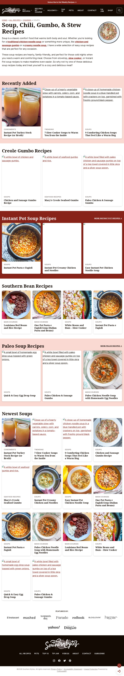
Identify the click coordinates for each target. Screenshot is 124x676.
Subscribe (99, 653)
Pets (71, 10)
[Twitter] (64, 660)
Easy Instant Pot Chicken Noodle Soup (99, 269)
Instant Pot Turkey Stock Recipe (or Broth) (18, 134)
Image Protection (91, 669)
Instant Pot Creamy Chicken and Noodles (60, 269)
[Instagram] (54, 660)
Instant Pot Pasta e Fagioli (18, 267)
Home (4, 20)
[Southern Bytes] (62, 649)
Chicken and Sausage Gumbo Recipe (20, 201)
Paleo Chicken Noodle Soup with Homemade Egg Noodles (101, 397)
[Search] (119, 10)
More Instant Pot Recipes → (108, 218)
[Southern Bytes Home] (11, 10)
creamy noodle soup (35, 45)
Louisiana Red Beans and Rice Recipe (15, 326)
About (81, 10)
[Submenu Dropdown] (31, 10)
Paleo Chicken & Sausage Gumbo (99, 201)
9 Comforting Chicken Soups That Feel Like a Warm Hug (101, 134)
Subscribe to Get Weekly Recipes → (62, 2)
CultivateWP (62, 671)
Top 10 (63, 10)
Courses (27, 20)
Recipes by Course (39, 10)
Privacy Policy (56, 669)
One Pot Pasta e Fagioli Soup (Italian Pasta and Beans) (45, 328)
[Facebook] (59, 660)
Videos (65, 653)
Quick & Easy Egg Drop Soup (20, 395)
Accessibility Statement (73, 669)
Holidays (52, 10)
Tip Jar (102, 10)
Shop (110, 10)
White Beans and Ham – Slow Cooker (76, 326)
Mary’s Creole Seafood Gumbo (61, 200)
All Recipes (26, 10)
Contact (92, 10)
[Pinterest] (70, 660)
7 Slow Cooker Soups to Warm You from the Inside (61, 134)
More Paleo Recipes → (111, 346)
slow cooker (75, 58)
